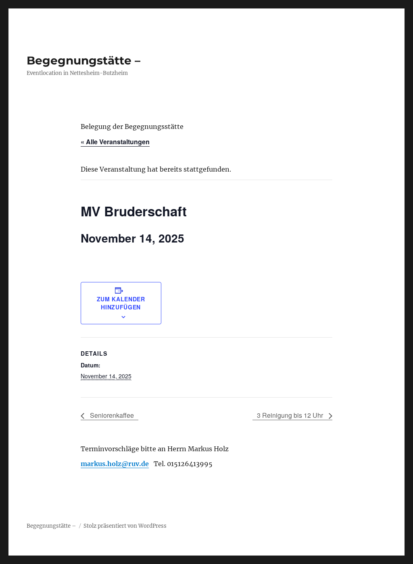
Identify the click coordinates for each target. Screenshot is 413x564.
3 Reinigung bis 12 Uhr (291, 415)
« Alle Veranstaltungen (115, 141)
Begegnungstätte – (83, 60)
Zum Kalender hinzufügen (121, 303)
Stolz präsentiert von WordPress (125, 526)
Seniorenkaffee (111, 415)
